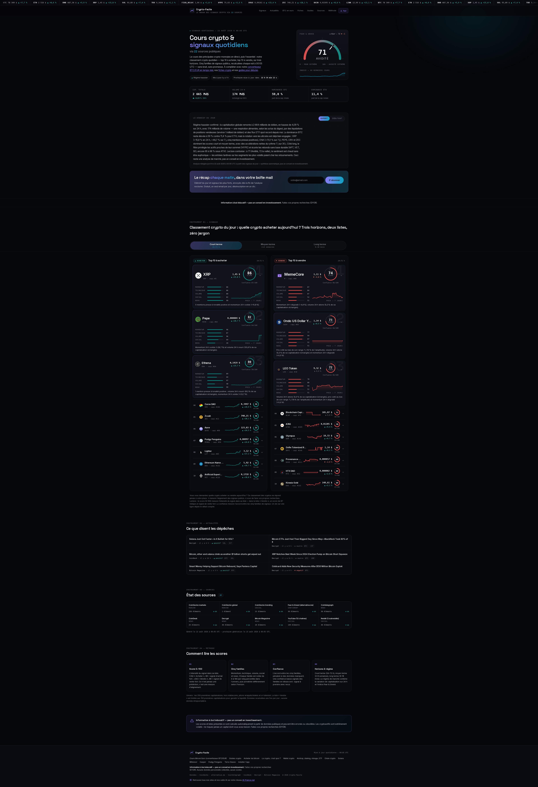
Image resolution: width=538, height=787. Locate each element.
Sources (321, 10)
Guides (310, 10)
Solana (341, 758)
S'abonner (334, 180)
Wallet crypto (288, 758)
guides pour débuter (248, 70)
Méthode (332, 10)
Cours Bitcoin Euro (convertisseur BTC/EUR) (208, 758)
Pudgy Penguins (215, 762)
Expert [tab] (324, 118)
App (344, 11)
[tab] (216, 245)
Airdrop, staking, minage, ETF (309, 758)
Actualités (274, 10)
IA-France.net (248, 780)
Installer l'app (244, 762)
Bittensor (193, 762)
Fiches (300, 10)
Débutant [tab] (337, 118)
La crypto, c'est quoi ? (271, 758)
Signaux (262, 10)
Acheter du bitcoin (251, 758)
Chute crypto (330, 758)
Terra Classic (230, 762)
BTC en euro (288, 10)
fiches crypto (224, 70)
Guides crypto (235, 758)
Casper (203, 762)
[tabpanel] (269, 371)
